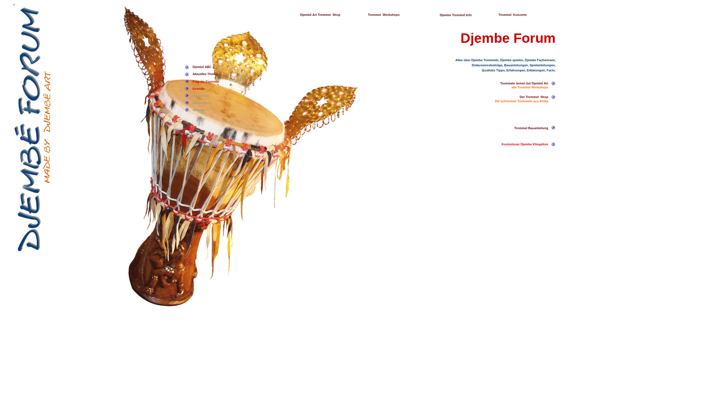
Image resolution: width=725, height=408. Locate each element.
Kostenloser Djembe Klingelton (525, 144)
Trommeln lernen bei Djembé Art (524, 83)
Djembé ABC (202, 67)
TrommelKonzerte (512, 14)
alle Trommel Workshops (529, 87)
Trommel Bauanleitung (531, 128)
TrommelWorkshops (384, 14)
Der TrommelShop (534, 97)
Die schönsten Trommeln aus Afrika (521, 101)
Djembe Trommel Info (456, 15)
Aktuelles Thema (205, 74)
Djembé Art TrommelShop (320, 14)
